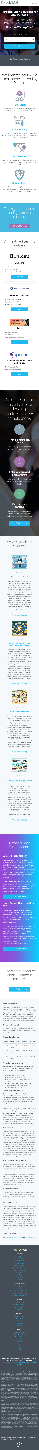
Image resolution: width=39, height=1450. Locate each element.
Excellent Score (19, 1316)
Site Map (19, 1325)
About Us (19, 1344)
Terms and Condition (19, 1334)
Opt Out (19, 1339)
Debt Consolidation (19, 1258)
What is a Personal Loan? (19, 577)
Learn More (19, 276)
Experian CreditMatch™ (19, 1295)
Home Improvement (19, 1265)
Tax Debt (19, 1279)
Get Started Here (20, 226)
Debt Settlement (19, 1261)
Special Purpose (19, 1275)
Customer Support (19, 1332)
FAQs (19, 1346)
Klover (19, 1288)
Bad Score (19, 1323)
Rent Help (19, 1272)
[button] (19, 39)
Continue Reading (19, 615)
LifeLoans (20, 1286)
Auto (19, 1256)
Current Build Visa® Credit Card (19, 1291)
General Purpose (19, 1263)
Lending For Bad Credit (19, 1293)
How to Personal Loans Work (19, 712)
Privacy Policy (19, 1337)
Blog (19, 1348)
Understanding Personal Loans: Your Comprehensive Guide (19, 644)
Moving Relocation (19, 1270)
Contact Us (19, 1341)
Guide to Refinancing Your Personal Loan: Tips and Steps (19, 781)
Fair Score (20, 1321)
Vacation (19, 1277)
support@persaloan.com (14, 1237)
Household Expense (19, 1268)
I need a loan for (19, 34)
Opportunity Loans (19, 1302)
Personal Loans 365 (19, 1305)
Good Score (19, 1318)
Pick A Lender (19, 1307)
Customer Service (30, 1237)
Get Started (19, 46)
